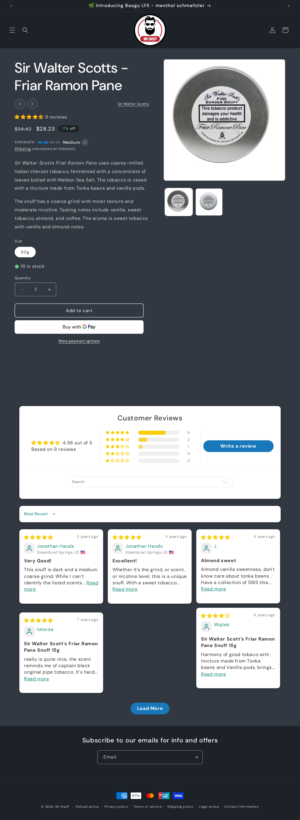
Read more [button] (124, 589)
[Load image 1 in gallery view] (178, 201)
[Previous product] (20, 104)
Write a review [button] (238, 446)
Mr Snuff (62, 806)
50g (25, 252)
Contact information (241, 806)
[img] (38, 537)
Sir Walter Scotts (133, 104)
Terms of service (148, 806)
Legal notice (209, 806)
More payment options (79, 341)
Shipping (23, 148)
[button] (12, 30)
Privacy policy (116, 806)
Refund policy (87, 806)
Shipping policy (180, 806)
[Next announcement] (288, 5)
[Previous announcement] (11, 5)
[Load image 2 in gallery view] (209, 201)
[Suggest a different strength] (85, 142)
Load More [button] (150, 708)
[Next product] (32, 104)
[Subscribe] (196, 757)
